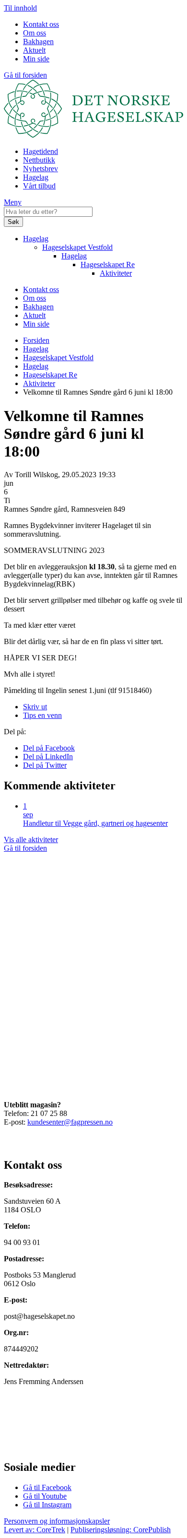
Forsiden (36, 340)
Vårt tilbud (39, 186)
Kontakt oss (41, 24)
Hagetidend (40, 151)
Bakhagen (38, 41)
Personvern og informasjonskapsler (57, 1521)
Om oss (34, 33)
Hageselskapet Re (108, 264)
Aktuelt (34, 50)
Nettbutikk (39, 160)
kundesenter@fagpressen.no (70, 1122)
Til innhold (20, 8)
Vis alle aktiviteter (31, 839)
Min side (36, 59)
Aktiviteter (116, 273)
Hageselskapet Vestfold (77, 247)
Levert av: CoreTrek (34, 1530)
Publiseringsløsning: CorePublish (120, 1530)
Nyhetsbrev (40, 168)
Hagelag (35, 177)
